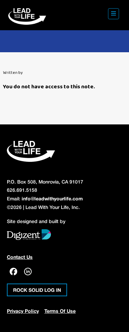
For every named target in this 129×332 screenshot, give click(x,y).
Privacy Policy (23, 311)
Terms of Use (60, 311)
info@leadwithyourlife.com (52, 199)
